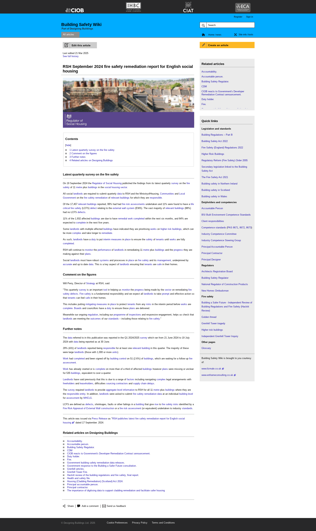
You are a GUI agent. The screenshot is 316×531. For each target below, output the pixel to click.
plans (88, 254)
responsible (156, 197)
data (119, 193)
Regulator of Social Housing (107, 183)
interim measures (112, 239)
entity (82, 393)
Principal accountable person (82, 484)
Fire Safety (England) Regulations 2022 (222, 147)
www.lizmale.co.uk (211, 368)
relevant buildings (120, 197)
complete (81, 222)
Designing (96, 432)
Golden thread (209, 317)
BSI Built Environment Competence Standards (226, 214)
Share (70, 506)
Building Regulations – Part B (217, 134)
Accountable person (77, 444)
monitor (89, 249)
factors (130, 379)
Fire (69, 459)
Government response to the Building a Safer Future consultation (101, 465)
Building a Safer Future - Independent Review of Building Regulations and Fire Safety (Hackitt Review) (227, 306)
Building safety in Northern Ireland (219, 183)
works (153, 229)
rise (156, 404)
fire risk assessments (133, 204)
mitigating (91, 304)
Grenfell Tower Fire (77, 472)
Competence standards (214, 227)
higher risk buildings (171, 229)
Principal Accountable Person (217, 246)
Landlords (68, 379)
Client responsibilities (213, 221)
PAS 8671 (232, 227)
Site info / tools (246, 34)
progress (178, 249)
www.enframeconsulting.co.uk (217, 375)
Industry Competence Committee (219, 234)
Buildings (111, 432)
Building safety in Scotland (216, 190)
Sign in (249, 17)
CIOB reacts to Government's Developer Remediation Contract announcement (108, 453)
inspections (135, 314)
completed (138, 218)
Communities (167, 193)
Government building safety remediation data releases (95, 462)
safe (159, 264)
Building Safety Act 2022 (215, 141)
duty (93, 239)
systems (104, 260)
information (129, 389)
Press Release (99, 418)
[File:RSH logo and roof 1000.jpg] (128, 127)
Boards (78, 308)
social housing (112, 187)
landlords (78, 193)
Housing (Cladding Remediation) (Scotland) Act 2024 (95, 481)
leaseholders (86, 383)
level (119, 389)
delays (150, 383)
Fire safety (85, 293)
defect (93, 208)
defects (81, 212)
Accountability (74, 441)
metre (79, 187)
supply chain (139, 383)
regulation (93, 314)
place (128, 239)
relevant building (141, 348)
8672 (242, 227)
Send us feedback (116, 506)
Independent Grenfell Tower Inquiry (220, 336)
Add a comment (90, 506)
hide (68, 145)
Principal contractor (77, 487)
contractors (122, 383)
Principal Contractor (212, 253)
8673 (248, 227)
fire (190, 358)
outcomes (95, 318)
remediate (107, 233)
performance (104, 249)
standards (113, 318)
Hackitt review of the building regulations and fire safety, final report (102, 475)
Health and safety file (78, 478)
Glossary (206, 348)
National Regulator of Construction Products (225, 284)
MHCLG (87, 398)
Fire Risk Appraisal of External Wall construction (88, 408)
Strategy (90, 283)
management (164, 260)
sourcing (110, 383)
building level (186, 393)
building (140, 404)
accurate (67, 264)
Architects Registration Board (217, 271)
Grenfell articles (75, 469)
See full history (71, 56)
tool (105, 289)
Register (238, 17)
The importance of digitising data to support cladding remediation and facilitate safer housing (116, 490)
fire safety (112, 174)
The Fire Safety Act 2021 (215, 177)
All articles (68, 34)
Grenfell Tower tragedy (213, 323)
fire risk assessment (130, 408)
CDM (69, 450)
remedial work (125, 218)
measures (102, 304)
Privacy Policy (139, 522)
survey (90, 174)
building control (118, 358)
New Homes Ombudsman (215, 290)
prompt (165, 293)
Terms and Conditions (163, 522)
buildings (92, 187)
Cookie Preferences (117, 522)
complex (76, 233)
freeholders (69, 383)
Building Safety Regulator (80, 447)
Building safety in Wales (214, 196)
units (114, 352)
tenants (160, 239)
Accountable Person (212, 208)
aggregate (111, 389)
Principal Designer (211, 259)
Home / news (214, 34)
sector (124, 187)
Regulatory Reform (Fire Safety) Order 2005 (225, 160)
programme (119, 314)
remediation (101, 197)
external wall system (123, 208)
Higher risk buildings (212, 329)
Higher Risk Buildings (213, 154)
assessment (69, 362)
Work (65, 358)
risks (148, 304)
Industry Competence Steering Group (221, 240)
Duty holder (73, 456)
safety (149, 239)
